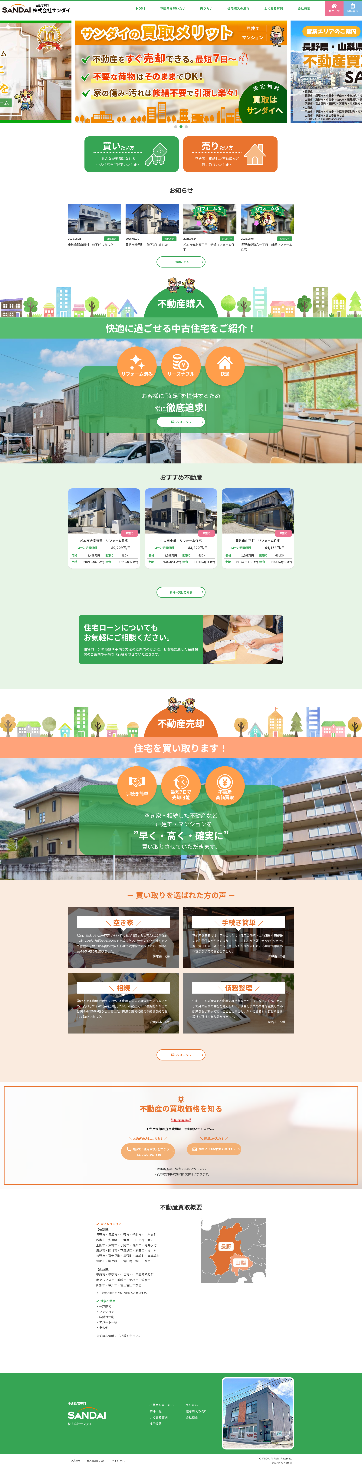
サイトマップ (119, 1460)
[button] (175, 126)
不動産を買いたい (173, 8)
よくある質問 (273, 8)
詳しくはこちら (181, 422)
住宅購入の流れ (238, 8)
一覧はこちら (181, 262)
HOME (141, 8)
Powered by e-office (281, 1462)
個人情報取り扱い (96, 1460)
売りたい (206, 8)
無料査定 (352, 11)
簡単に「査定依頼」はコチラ (217, 1149)
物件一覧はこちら (181, 592)
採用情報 (156, 1423)
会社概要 (304, 8)
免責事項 (75, 1460)
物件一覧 (334, 11)
